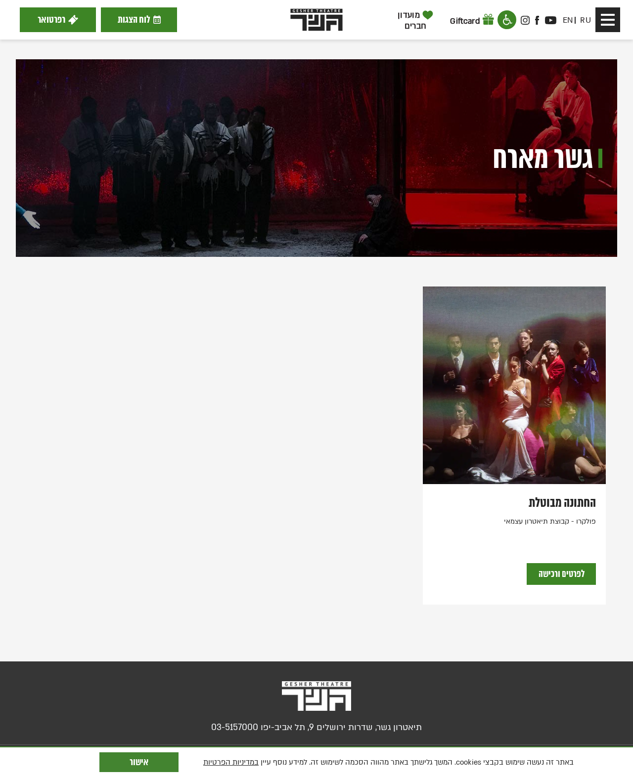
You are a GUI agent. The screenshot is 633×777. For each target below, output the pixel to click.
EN (568, 20)
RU (585, 20)
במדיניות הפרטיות (231, 762)
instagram (525, 20)
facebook (537, 20)
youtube (550, 20)
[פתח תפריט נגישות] (506, 19)
